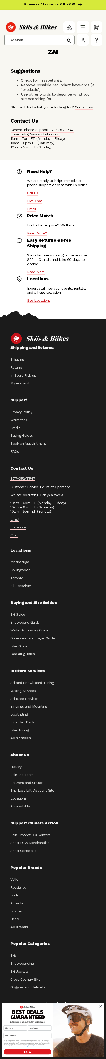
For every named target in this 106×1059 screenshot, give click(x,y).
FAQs (14, 451)
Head (14, 919)
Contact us (84, 107)
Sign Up (27, 1052)
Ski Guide (17, 614)
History (16, 767)
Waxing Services (23, 691)
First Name (8, 1024)
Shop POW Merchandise (29, 843)
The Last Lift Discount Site (32, 790)
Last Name (32, 1024)
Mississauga (19, 562)
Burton (15, 895)
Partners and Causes (26, 783)
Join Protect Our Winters (30, 835)
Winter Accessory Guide (29, 630)
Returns (16, 367)
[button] (83, 27)
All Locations (21, 586)
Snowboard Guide (25, 622)
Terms (34, 1046)
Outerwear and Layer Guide (32, 638)
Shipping (17, 359)
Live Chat (34, 201)
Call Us (32, 193)
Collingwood (20, 570)
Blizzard (16, 911)
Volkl (14, 879)
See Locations (38, 300)
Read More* (37, 233)
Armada (16, 903)
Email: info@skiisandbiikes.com (35, 134)
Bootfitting (19, 714)
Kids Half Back (22, 722)
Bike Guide (18, 646)
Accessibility (20, 806)
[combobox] (39, 40)
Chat (14, 535)
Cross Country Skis (25, 979)
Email (31, 209)
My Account (19, 383)
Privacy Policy (21, 412)
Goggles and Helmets (27, 987)
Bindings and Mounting (28, 706)
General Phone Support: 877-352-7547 (42, 130)
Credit (15, 428)
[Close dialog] (100, 1006)
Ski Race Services (24, 698)
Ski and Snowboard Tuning (32, 683)
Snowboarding (22, 963)
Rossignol (18, 887)
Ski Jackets (19, 971)
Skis (13, 955)
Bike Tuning (19, 730)
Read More (36, 272)
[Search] (69, 40)
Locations (18, 527)
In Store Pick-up (23, 375)
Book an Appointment (28, 443)
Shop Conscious (23, 851)
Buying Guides (21, 435)
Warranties (18, 420)
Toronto (16, 578)
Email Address (9, 1031)
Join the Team (22, 775)
